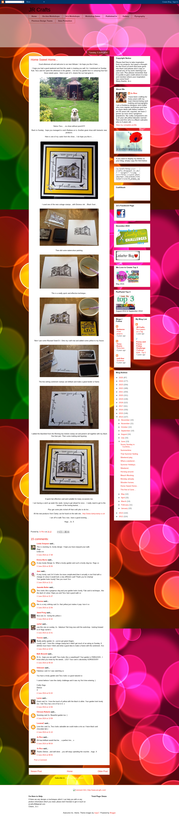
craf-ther (120, 358)
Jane (38, 571)
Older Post (103, 771)
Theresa (40, 601)
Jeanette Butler (43, 587)
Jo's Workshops (72, 16)
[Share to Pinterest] (68, 532)
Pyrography (140, 16)
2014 (121, 417)
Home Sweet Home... (129, 486)
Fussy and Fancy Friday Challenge (141, 345)
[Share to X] (63, 532)
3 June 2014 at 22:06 (45, 608)
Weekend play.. (127, 457)
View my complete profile (126, 125)
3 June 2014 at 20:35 (45, 566)
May (123, 494)
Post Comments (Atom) (74, 778)
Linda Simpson (43, 544)
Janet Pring (41, 613)
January (124, 508)
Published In (111, 16)
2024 (121, 381)
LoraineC (40, 723)
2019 (121, 399)
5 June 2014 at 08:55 (45, 755)
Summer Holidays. (128, 465)
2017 (121, 406)
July (123, 438)
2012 (121, 516)
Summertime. (126, 450)
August (124, 434)
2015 (121, 413)
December (125, 420)
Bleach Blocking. (127, 475)
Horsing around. (127, 472)
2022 (121, 388)
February (125, 505)
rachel (39, 624)
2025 (121, 377)
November (125, 423)
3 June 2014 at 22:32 (45, 619)
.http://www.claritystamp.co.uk (93, 514)
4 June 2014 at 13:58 (45, 718)
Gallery (126, 16)
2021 (121, 392)
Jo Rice (40, 737)
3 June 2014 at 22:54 (45, 649)
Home (34, 16)
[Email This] (58, 532)
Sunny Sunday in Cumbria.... (128, 445)
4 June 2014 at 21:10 (45, 732)
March (124, 501)
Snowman (120, 361)
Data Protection (65, 21)
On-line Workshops (51, 16)
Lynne (39, 698)
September (126, 431)
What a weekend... (128, 461)
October (124, 427)
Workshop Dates (92, 16)
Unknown (40, 668)
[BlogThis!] (60, 532)
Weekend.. (125, 468)
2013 (121, 513)
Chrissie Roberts (43, 712)
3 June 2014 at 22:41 (45, 633)
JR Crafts (39, 10)
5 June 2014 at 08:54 (45, 744)
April (123, 498)
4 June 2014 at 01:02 (45, 693)
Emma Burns (42, 560)
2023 (121, 385)
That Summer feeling (129, 454)
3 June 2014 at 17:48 (45, 555)
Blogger (112, 813)
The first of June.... (128, 490)
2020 (121, 395)
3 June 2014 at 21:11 (45, 582)
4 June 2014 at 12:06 (45, 707)
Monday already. (127, 479)
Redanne (121, 329)
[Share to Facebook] (65, 532)
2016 (121, 410)
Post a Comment (40, 760)
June (123, 441)
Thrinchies (120, 348)
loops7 (96, 813)
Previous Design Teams (42, 21)
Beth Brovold (42, 654)
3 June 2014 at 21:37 (45, 596)
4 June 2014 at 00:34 (45, 663)
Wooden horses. (127, 482)
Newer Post (36, 771)
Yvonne (40, 638)
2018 (121, 402)
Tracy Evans (119, 345)
